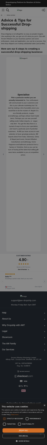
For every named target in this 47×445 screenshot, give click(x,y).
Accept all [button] (23, 430)
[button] (23, 441)
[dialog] (23, 424)
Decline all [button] (23, 436)
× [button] (44, 405)
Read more (15, 414)
